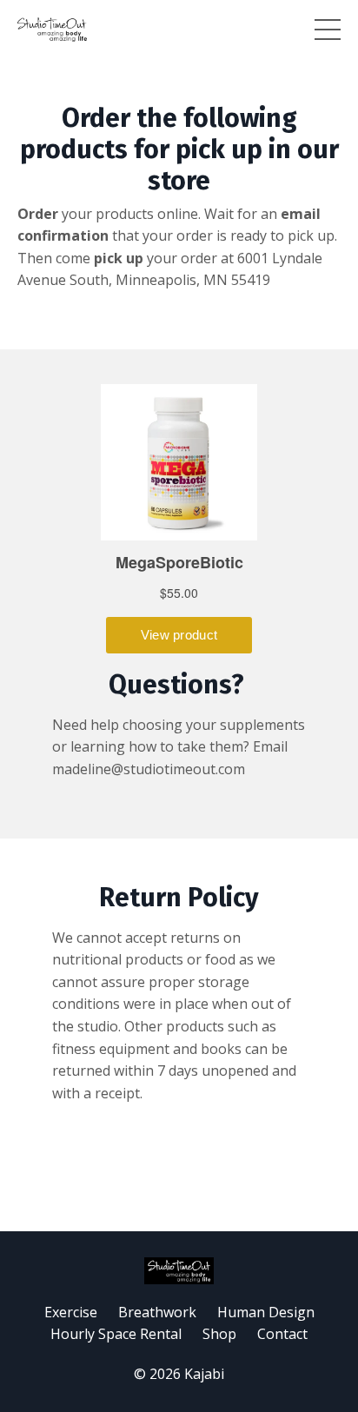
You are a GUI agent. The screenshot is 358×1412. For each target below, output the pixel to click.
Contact (282, 1333)
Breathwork (157, 1312)
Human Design (266, 1312)
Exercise (70, 1312)
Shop (219, 1333)
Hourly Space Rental (116, 1333)
